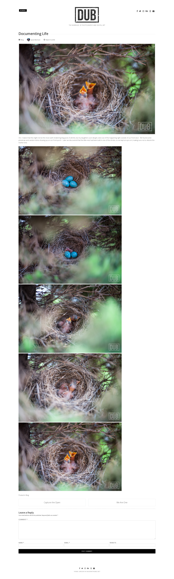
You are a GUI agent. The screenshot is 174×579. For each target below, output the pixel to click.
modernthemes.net (93, 571)
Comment (23, 519)
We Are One (122, 502)
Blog (22, 40)
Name (21, 543)
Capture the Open (52, 502)
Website (113, 543)
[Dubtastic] (87, 23)
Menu (23, 10)
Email (67, 543)
